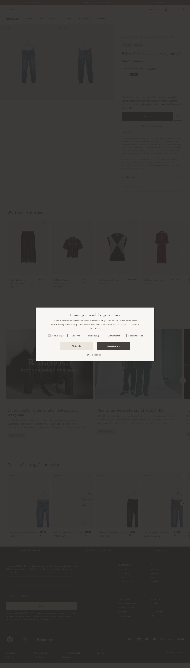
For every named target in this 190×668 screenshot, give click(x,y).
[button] (95, 355)
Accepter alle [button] (113, 345)
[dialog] (95, 334)
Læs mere (95, 328)
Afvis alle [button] (76, 345)
